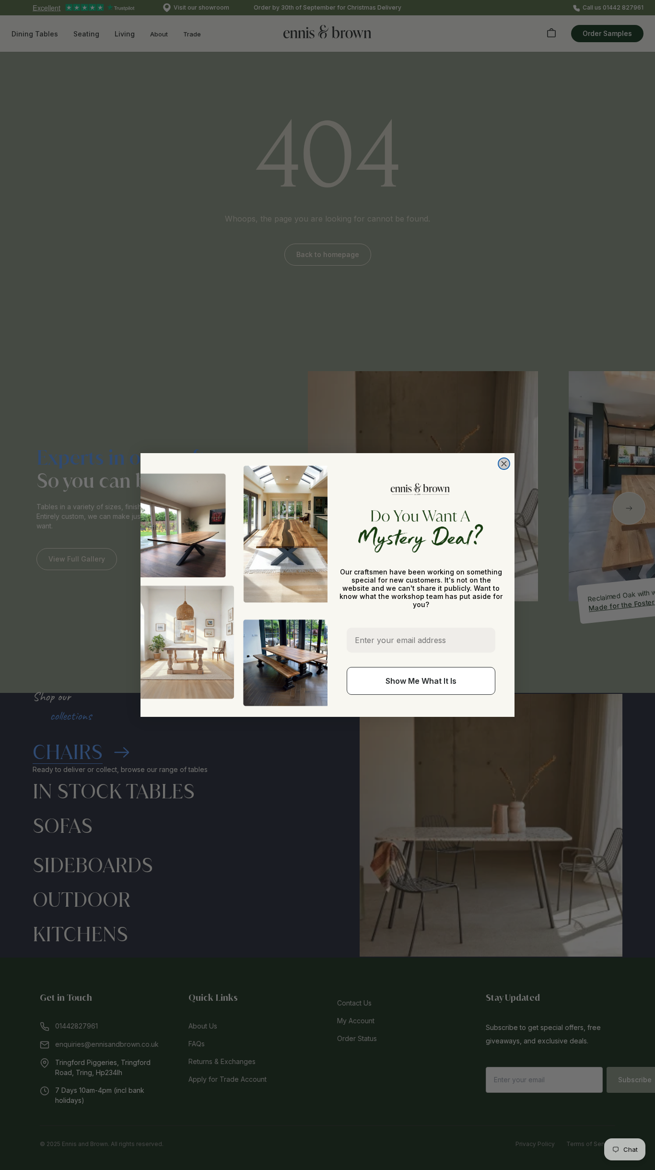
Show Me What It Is (421, 681)
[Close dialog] (504, 463)
